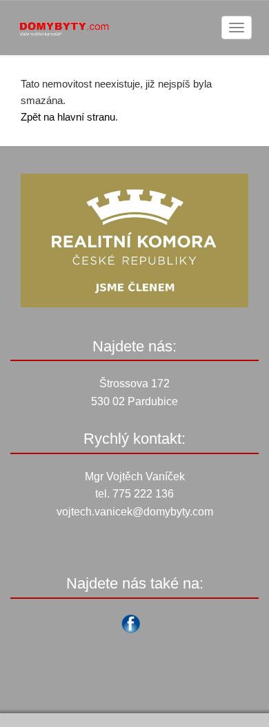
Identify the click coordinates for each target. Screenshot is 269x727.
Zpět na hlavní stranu (68, 117)
